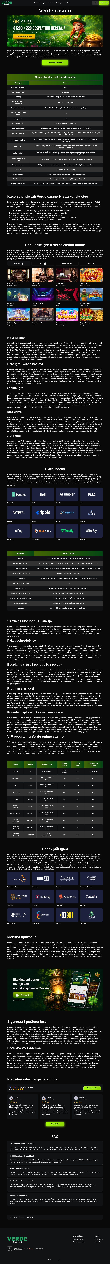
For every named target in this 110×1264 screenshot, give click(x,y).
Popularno (17, 263)
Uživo (41, 263)
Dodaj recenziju (92, 1088)
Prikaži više (55, 1124)
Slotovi (90, 263)
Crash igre (65, 263)
